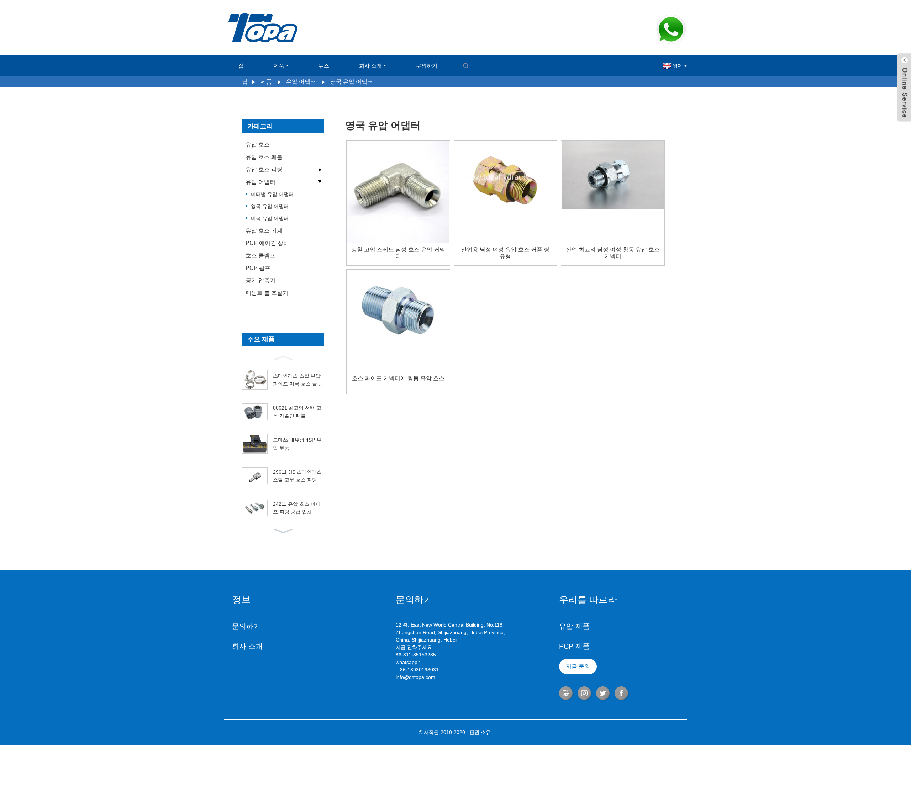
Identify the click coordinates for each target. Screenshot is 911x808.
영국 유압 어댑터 (351, 82)
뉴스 (323, 66)
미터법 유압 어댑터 (272, 194)
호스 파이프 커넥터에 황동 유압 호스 (398, 378)
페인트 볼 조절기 (267, 293)
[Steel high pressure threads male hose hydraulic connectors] (398, 192)
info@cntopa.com (415, 677)
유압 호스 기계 (264, 231)
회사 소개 (370, 66)
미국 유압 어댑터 (270, 218)
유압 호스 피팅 (264, 169)
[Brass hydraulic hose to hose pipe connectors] (398, 306)
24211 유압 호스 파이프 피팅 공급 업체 (297, 508)
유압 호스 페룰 (264, 157)
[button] (283, 357)
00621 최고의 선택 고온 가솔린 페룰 (297, 412)
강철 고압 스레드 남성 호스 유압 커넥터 (398, 252)
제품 (279, 66)
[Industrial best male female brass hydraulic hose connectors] (613, 174)
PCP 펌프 (258, 268)
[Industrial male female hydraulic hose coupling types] (505, 177)
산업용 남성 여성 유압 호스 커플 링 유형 (505, 252)
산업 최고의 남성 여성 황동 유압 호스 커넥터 (613, 252)
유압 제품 (574, 626)
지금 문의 (578, 666)
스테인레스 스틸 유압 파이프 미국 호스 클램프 (297, 380)
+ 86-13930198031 (417, 670)
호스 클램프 (260, 256)
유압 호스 (258, 145)
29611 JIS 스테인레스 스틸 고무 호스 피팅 (297, 476)
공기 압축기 (260, 280)
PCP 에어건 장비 (267, 243)
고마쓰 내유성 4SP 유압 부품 (297, 444)
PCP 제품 (574, 646)
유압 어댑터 (301, 82)
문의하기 (426, 66)
